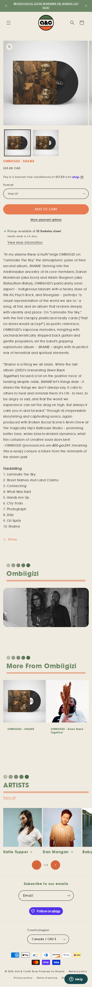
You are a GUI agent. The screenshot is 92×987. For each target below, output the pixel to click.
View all (9, 798)
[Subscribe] (68, 895)
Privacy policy (23, 977)
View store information (25, 242)
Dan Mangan (56, 852)
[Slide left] (36, 865)
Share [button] (12, 539)
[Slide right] (55, 865)
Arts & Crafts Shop (26, 971)
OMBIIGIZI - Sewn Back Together (67, 730)
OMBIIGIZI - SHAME (20, 729)
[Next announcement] (86, 6)
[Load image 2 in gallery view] (46, 143)
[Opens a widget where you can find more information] (76, 979)
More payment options (46, 219)
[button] (8, 22)
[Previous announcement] (6, 6)
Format (8, 185)
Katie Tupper (15, 852)
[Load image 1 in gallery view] (17, 143)
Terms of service (47, 977)
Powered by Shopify (52, 971)
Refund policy (78, 971)
